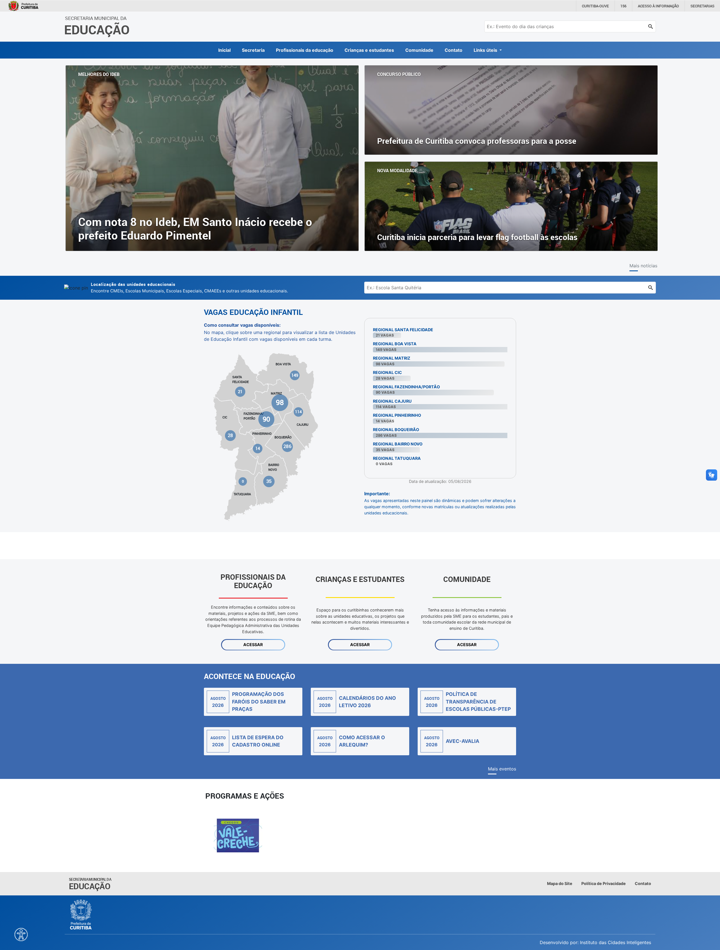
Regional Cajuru (392, 401)
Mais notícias (643, 265)
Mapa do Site (559, 883)
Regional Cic (387, 372)
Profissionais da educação (304, 50)
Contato (453, 50)
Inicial (224, 50)
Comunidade (419, 50)
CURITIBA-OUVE (595, 5)
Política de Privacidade (603, 883)
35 (268, 481)
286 (287, 446)
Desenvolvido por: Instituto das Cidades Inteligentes (595, 942)
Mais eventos (502, 769)
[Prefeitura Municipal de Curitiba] (81, 914)
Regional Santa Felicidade (403, 329)
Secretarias (702, 5)
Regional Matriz (391, 358)
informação (658, 5)
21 (240, 392)
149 (294, 375)
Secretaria (253, 50)
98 (280, 402)
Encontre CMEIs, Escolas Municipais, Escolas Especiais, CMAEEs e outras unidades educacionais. (189, 287)
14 (257, 448)
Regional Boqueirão (396, 429)
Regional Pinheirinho (397, 415)
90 (266, 419)
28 (230, 435)
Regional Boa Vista (395, 343)
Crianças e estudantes (369, 50)
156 (623, 5)
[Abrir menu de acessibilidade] (21, 934)
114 (298, 411)
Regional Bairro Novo (397, 444)
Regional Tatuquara (397, 458)
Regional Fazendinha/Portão (406, 386)
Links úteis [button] (486, 50)
